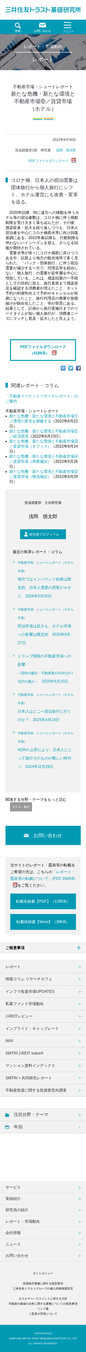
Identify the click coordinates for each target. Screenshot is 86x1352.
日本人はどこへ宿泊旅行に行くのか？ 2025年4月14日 (46, 707)
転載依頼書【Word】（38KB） (43, 922)
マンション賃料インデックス (30, 1065)
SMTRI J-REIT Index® (24, 1053)
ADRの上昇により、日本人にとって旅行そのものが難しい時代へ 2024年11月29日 (46, 750)
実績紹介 (13, 1199)
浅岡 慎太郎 (66, 150)
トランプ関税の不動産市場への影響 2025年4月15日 (45, 668)
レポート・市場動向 (22, 1221)
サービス (13, 1187)
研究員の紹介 (16, 1210)
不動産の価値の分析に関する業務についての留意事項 (43, 1303)
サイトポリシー (43, 1273)
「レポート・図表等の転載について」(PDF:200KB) (42, 875)
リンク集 (43, 1308)
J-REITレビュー (19, 1016)
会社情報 (13, 1233)
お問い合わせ (47, 835)
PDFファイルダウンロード (49, 161)
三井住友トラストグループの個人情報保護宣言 (43, 1288)
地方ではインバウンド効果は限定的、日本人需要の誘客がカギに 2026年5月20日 (46, 579)
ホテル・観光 (21, 807)
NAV (9, 1041)
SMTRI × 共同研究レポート (28, 1078)
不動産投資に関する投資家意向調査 (36, 1090)
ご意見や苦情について (43, 1313)
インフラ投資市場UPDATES (29, 991)
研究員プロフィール (44, 534)
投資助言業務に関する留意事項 (43, 1283)
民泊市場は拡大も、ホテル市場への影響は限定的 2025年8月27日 (46, 626)
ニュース (13, 1244)
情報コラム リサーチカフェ (28, 979)
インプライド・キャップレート (32, 1028)
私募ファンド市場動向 (24, 1004)
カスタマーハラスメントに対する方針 (43, 1298)
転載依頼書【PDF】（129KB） (43, 901)
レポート (13, 967)
